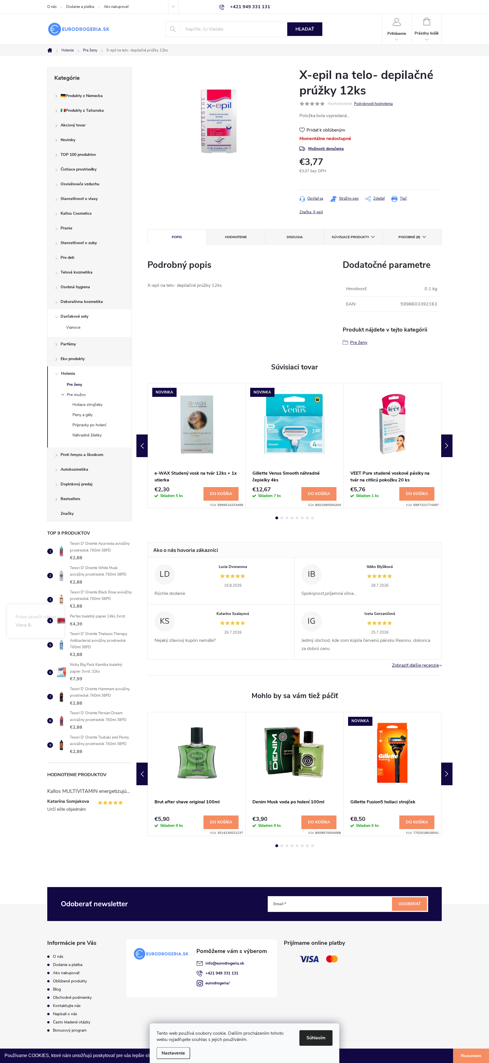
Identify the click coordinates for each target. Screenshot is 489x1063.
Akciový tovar (73, 125)
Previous (142, 445)
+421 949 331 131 (221, 973)
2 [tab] (281, 518)
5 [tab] (297, 518)
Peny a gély (82, 415)
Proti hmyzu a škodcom (82, 454)
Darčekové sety (74, 316)
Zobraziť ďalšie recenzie (415, 665)
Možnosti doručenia (326, 148)
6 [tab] (302, 518)
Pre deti (67, 257)
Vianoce (73, 327)
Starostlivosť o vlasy (79, 198)
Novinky (68, 140)
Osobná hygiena (75, 287)
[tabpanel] (197, 445)
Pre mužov (76, 394)
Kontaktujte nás (67, 1005)
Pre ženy (74, 384)
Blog (57, 989)
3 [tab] (287, 518)
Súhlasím (315, 1038)
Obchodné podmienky (72, 997)
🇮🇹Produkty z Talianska (82, 110)
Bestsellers (70, 499)
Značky (67, 513)
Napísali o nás (65, 1014)
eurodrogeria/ (217, 983)
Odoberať (409, 904)
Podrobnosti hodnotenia (373, 104)
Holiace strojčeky (87, 404)
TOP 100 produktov (78, 154)
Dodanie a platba (80, 6)
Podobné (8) (409, 237)
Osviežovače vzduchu (80, 184)
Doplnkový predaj (77, 484)
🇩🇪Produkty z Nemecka (82, 95)
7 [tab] (307, 518)
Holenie (68, 373)
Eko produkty (73, 358)
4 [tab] (292, 518)
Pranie (66, 228)
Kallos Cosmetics (76, 213)
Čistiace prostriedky (78, 169)
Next (446, 445)
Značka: (311, 212)
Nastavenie (173, 1053)
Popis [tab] (177, 237)
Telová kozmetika (77, 272)
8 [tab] (312, 518)
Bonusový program (70, 1030)
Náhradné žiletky (87, 435)
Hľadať (304, 29)
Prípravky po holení (89, 425)
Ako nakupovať (116, 6)
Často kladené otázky (71, 1022)
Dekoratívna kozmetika (82, 301)
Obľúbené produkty (70, 981)
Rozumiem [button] (471, 1055)
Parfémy (68, 344)
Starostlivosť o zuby (79, 243)
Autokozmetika (74, 469)
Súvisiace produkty (350, 237)
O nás (52, 6)
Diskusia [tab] (295, 237)
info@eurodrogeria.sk (224, 963)
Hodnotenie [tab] (236, 237)
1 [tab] (276, 518)
